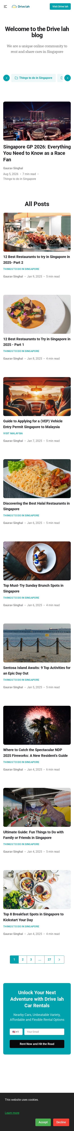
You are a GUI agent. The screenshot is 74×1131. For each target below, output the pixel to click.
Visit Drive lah (60, 6)
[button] (5, 7)
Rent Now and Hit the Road (37, 1044)
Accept (43, 1122)
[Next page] (59, 959)
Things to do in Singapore (35, 78)
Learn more (12, 1113)
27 (49, 959)
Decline (61, 1122)
